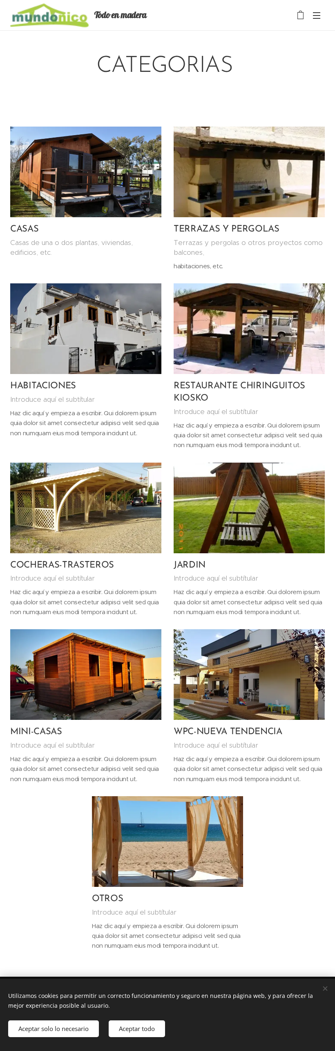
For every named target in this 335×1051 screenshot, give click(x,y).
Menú (316, 15)
